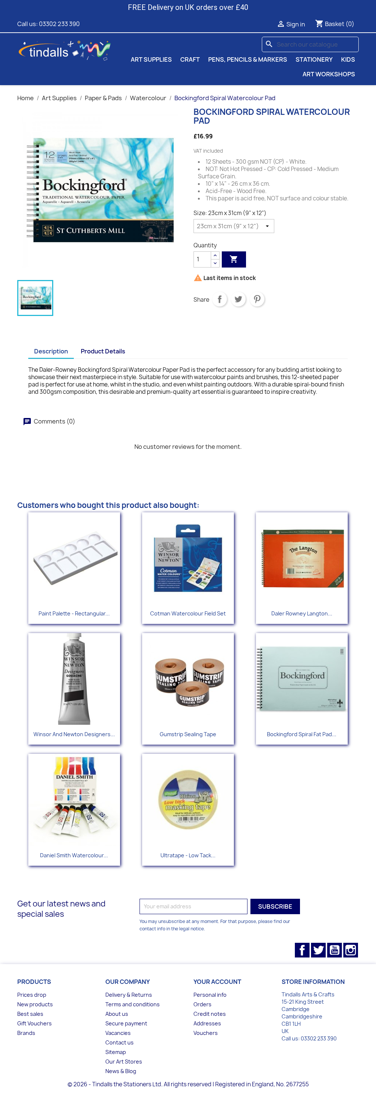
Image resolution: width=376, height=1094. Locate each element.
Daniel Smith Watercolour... (74, 855)
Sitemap (115, 1051)
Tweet (238, 299)
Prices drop (31, 994)
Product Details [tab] (103, 351)
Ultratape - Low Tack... (188, 855)
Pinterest (257, 299)
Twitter (318, 950)
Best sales (30, 1013)
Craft (190, 59)
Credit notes (210, 1013)
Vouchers (206, 1032)
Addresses (207, 1023)
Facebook (302, 950)
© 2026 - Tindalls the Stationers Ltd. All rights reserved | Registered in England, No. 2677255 (188, 1084)
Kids (348, 59)
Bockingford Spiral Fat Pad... (301, 734)
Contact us (119, 1042)
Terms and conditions (132, 1004)
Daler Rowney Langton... (301, 613)
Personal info (210, 994)
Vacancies (118, 1032)
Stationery (314, 59)
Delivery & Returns (128, 994)
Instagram (350, 950)
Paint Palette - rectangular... (74, 613)
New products (35, 1004)
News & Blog (120, 1071)
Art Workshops (329, 74)
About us (116, 1013)
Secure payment (126, 1023)
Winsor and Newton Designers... (74, 734)
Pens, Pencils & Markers (247, 59)
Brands (26, 1032)
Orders (203, 1004)
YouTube (334, 950)
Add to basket (233, 259)
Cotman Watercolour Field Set (188, 613)
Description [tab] (51, 351)
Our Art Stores (123, 1061)
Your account (217, 982)
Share (219, 299)
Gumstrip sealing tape (188, 734)
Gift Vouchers (34, 1023)
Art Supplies (151, 59)
